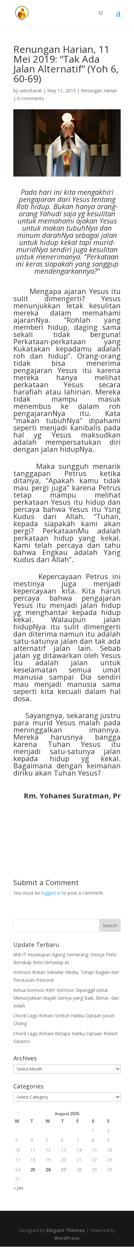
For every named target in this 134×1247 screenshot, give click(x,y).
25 (32, 1169)
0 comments (30, 98)
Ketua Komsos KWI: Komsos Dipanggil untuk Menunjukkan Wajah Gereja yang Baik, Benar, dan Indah (66, 998)
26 (48, 1169)
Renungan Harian (99, 90)
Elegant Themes (65, 1230)
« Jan (18, 1188)
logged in (50, 893)
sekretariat (31, 90)
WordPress (67, 1238)
